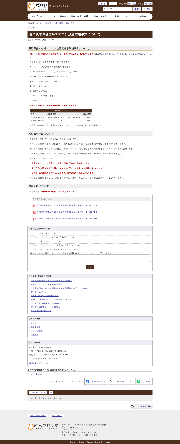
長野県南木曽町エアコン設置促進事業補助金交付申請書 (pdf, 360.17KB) (67, 205)
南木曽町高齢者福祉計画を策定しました (48, 307)
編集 (51, 392)
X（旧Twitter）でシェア (123, 381)
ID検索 (147, 9)
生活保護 (34, 335)
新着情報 (39, 374)
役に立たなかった (68, 237)
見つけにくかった (73, 245)
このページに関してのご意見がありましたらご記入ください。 (55, 249)
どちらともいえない (51, 237)
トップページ (37, 16)
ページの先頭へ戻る (143, 406)
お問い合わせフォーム (38, 363)
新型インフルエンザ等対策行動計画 (46, 284)
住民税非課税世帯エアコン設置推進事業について (51, 281)
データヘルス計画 (38, 292)
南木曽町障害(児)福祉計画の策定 (45, 296)
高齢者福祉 (35, 327)
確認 (90, 267)
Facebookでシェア (98, 381)
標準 (129, 4)
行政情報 (48, 23)
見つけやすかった (39, 245)
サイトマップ (57, 416)
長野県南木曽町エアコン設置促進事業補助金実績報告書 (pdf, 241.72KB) (67, 212)
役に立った (37, 237)
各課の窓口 (102, 4)
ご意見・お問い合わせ (38, 416)
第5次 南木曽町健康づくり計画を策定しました (51, 299)
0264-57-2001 (40, 355)
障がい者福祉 (36, 331)
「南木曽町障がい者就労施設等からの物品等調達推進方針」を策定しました (62, 288)
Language (113, 4)
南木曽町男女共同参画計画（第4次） (46, 303)
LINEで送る (146, 381)
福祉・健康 (70, 23)
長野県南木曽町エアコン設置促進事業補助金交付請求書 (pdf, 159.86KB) (67, 218)
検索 (137, 9)
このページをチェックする (38, 392)
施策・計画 (58, 23)
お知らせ (34, 323)
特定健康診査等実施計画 (41, 311)
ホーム (38, 23)
